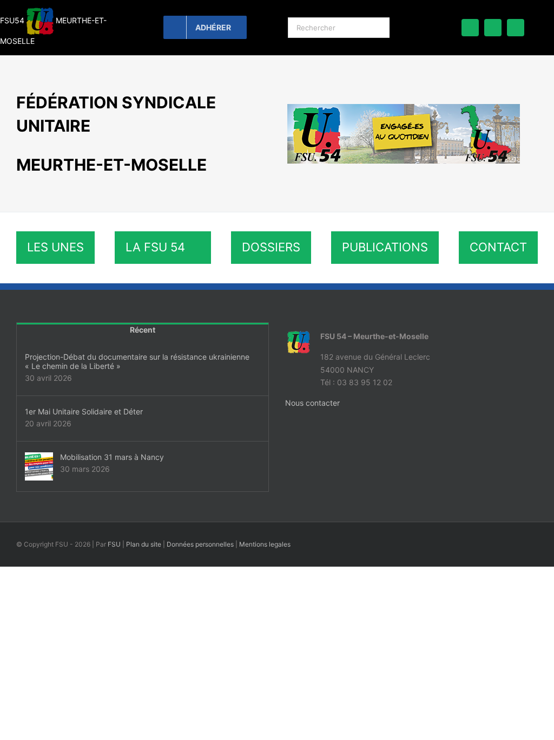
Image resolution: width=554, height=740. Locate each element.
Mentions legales (265, 544)
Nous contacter (312, 402)
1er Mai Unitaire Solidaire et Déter (84, 411)
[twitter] (493, 27)
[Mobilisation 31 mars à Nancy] (39, 466)
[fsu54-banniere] (403, 107)
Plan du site (143, 544)
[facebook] (470, 27)
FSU (114, 544)
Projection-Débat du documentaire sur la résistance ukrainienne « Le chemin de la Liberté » (137, 361)
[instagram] (515, 27)
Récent (142, 329)
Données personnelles (200, 544)
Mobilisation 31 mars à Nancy (112, 457)
